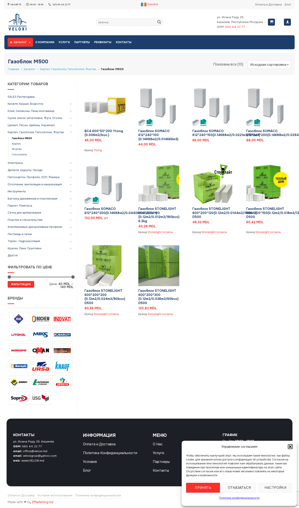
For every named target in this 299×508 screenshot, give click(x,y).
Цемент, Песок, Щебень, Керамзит (31, 125)
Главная (13, 69)
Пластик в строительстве (25, 220)
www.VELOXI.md (32, 460)
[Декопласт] (19, 382)
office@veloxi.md (35, 451)
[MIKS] (41, 334)
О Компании (44, 42)
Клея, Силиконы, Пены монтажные (31, 111)
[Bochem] (41, 319)
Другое (13, 255)
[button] (290, 446)
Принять (203, 487)
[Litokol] (19, 334)
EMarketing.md (42, 502)
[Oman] (41, 350)
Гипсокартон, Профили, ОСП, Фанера (34, 177)
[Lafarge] (41, 382)
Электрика (15, 163)
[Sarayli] (19, 366)
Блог (288, 4)
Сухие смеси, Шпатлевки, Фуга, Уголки (35, 118)
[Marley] (62, 334)
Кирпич (16, 143)
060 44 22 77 (235, 27)
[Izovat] (62, 319)
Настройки (275, 487)
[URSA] (41, 366)
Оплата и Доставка (268, 4)
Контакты (124, 42)
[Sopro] (19, 398)
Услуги (64, 42)
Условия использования (55, 495)
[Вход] (287, 22)
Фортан (17, 149)
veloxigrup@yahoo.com (40, 456)
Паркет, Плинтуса (20, 205)
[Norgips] (19, 350)
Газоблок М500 (22, 138)
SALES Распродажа (21, 97)
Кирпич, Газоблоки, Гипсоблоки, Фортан (68, 69)
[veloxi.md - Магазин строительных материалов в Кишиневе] (22, 22)
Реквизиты (102, 42)
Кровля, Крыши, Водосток (25, 104)
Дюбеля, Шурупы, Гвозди (25, 170)
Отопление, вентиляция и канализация (35, 184)
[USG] (41, 398)
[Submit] (159, 22)
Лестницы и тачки (20, 234)
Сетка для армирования (24, 212)
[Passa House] (62, 350)
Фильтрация (21, 284)
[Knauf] (62, 366)
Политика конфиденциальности (239, 498)
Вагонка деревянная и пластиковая (32, 198)
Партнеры (82, 42)
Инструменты (17, 191)
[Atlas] (19, 319)
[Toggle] (71, 104)
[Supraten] (62, 382)
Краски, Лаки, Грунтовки (24, 248)
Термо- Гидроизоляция (24, 241)
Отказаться (239, 487)
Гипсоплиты (19, 154)
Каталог (20, 42)
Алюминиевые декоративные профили (35, 227)
